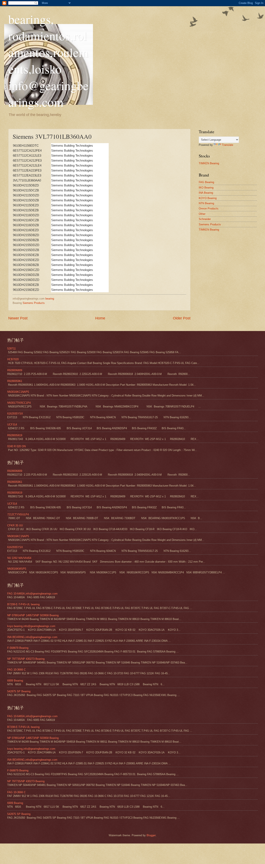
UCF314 (12, 424)
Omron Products (208, 208)
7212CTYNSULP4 (18, 514)
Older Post (181, 318)
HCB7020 (13, 359)
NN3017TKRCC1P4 (19, 402)
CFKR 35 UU (15, 525)
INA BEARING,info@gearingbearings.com (32, 637)
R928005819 (14, 435)
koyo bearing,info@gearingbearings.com (31, 626)
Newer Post (18, 318)
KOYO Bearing (208, 198)
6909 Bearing (15, 680)
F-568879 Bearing (17, 647)
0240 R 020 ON (16, 446)
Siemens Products (34, 303)
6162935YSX (15, 413)
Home (100, 318)
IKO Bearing (206, 187)
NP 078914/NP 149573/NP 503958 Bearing (33, 615)
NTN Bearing (206, 203)
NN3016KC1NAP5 (18, 391)
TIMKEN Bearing (209, 163)
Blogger (151, 835)
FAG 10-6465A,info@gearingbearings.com (32, 593)
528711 (11, 348)
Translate (227, 144)
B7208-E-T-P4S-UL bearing (23, 604)
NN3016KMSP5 (16, 568)
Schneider (205, 219)
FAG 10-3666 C (16, 669)
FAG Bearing (206, 182)
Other (202, 213)
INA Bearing (206, 192)
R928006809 (14, 370)
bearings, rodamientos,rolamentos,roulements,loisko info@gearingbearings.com (48, 60)
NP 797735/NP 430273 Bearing (26, 658)
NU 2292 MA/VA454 (19, 557)
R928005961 (14, 381)
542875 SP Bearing (18, 691)
